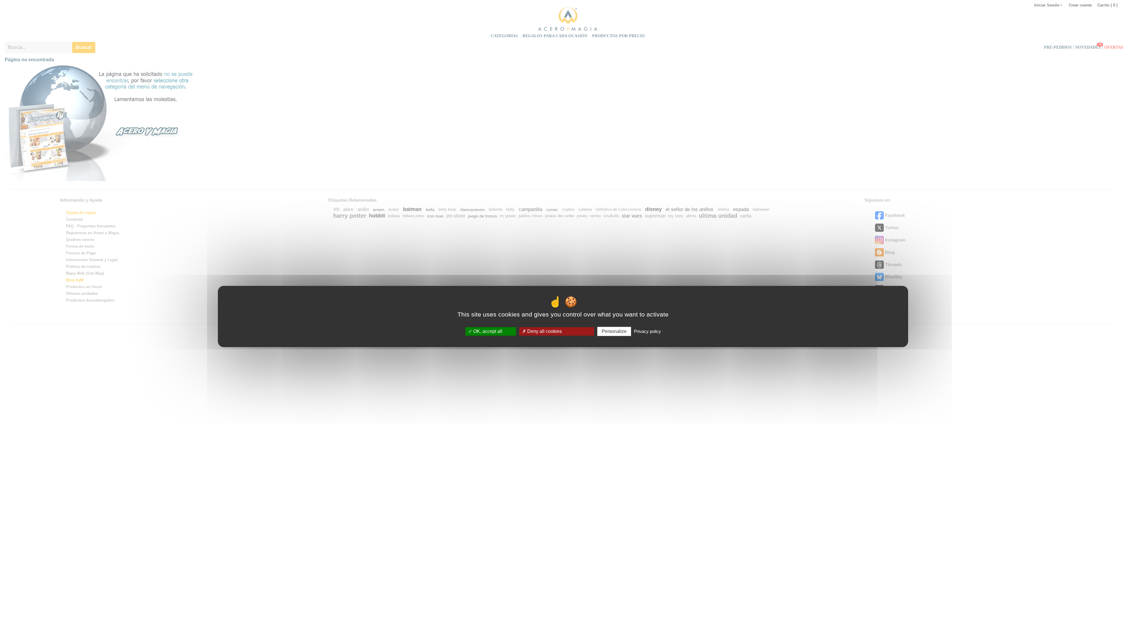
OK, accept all (487, 331)
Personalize (614, 331)
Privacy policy (647, 331)
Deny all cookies (544, 331)
